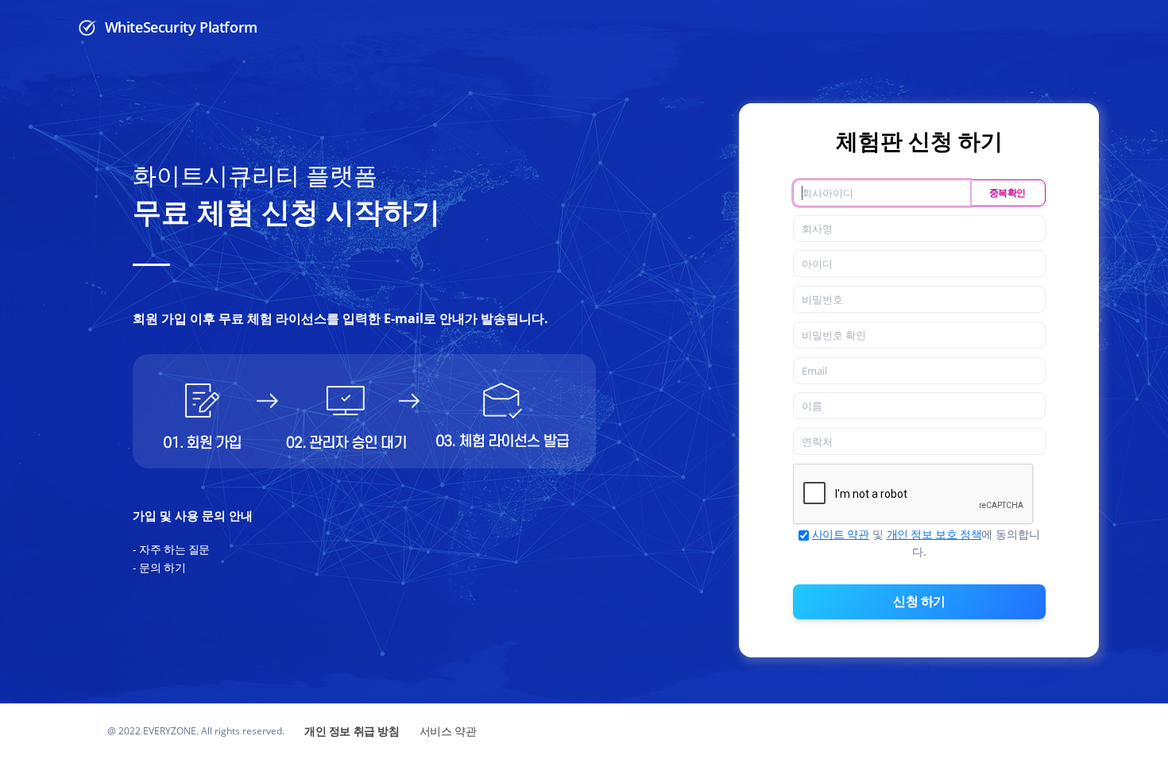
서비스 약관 (448, 730)
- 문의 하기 (159, 567)
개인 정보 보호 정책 (934, 533)
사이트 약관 (840, 533)
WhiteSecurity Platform (179, 27)
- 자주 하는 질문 (171, 549)
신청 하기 (919, 601)
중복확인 (1007, 192)
